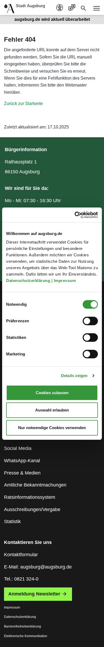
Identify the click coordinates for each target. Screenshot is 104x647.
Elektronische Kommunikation (25, 636)
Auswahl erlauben (52, 410)
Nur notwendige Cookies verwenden (52, 427)
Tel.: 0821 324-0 (21, 579)
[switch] (90, 321)
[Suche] (83, 7)
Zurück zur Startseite (23, 103)
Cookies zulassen (52, 392)
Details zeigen (74, 375)
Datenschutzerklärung (28, 280)
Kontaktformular (21, 554)
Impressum (65, 280)
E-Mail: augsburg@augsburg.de (38, 567)
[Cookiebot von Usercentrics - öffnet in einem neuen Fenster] (75, 214)
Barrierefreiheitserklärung (22, 626)
